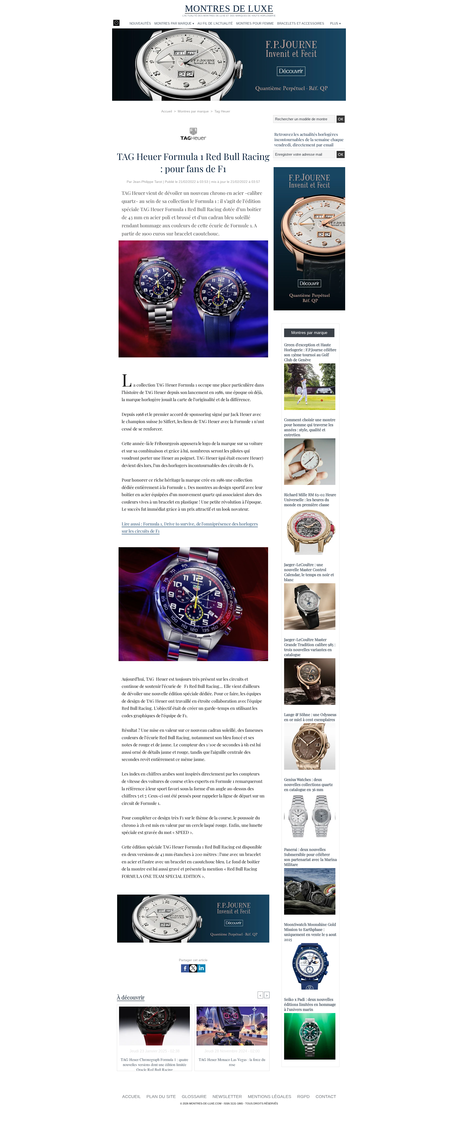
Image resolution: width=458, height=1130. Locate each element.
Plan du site (161, 1096)
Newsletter (228, 1096)
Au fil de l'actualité (215, 23)
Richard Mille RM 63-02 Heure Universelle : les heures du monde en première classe (310, 499)
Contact (326, 1096)
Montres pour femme (255, 23)
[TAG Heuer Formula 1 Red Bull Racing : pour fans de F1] (193, 241)
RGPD (304, 1096)
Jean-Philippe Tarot (147, 182)
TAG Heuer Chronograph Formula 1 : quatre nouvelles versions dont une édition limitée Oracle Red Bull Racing (154, 1063)
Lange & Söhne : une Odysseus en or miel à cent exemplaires (310, 717)
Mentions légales (270, 1096)
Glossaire (195, 1096)
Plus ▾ (335, 23)
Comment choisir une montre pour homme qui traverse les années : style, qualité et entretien (309, 427)
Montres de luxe (229, 8)
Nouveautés (140, 23)
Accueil (166, 111)
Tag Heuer (222, 111)
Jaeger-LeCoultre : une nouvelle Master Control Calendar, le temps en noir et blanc (309, 572)
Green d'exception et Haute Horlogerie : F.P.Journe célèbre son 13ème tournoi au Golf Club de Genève (310, 352)
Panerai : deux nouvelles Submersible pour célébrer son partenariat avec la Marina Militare (310, 857)
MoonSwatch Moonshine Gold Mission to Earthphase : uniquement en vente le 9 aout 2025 (310, 932)
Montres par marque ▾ (174, 23)
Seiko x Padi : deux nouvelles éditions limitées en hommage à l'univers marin (310, 1004)
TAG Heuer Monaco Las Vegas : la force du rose (232, 1062)
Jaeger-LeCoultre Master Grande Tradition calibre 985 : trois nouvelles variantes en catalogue (309, 647)
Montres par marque (193, 111)
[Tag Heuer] (193, 132)
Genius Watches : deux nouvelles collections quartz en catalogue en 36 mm (308, 784)
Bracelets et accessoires (300, 23)
